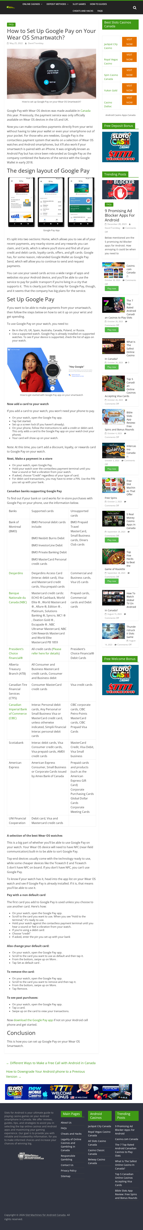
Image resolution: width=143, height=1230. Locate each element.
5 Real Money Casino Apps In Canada (131, 521)
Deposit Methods (56, 4)
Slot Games (79, 4)
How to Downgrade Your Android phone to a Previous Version (45, 1074)
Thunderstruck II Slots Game (131, 632)
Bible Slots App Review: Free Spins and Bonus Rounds (126, 1194)
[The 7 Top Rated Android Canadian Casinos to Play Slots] (113, 299)
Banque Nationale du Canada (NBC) (18, 597)
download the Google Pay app (33, 1020)
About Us (66, 1122)
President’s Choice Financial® (16, 653)
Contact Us (67, 1165)
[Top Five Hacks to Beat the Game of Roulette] (113, 550)
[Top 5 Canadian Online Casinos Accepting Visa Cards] (113, 377)
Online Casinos (31, 4)
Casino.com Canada (131, 269)
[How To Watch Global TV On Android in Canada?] (113, 591)
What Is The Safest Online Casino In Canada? (126, 1165)
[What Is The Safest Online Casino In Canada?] (113, 340)
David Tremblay (35, 43)
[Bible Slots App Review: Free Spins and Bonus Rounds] (113, 410)
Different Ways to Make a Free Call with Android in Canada (51, 1063)
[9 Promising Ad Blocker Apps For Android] (120, 182)
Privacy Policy (68, 1170)
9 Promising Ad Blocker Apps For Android (120, 215)
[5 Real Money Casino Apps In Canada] (113, 512)
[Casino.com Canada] (113, 264)
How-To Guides (98, 4)
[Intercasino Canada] (113, 444)
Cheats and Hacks (83, 10)
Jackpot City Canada (99, 1126)
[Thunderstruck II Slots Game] (113, 625)
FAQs (100, 10)
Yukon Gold (110, 90)
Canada (86, 111)
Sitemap (65, 1176)
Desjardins (16, 573)
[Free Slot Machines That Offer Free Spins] (113, 479)
